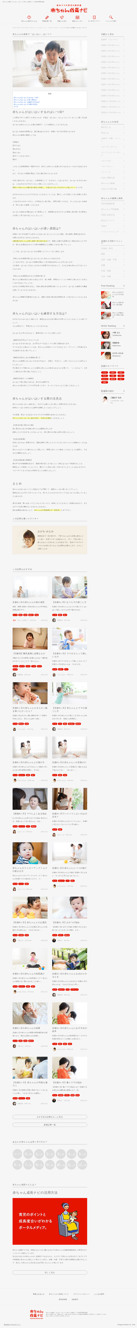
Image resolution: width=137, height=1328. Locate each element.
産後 (72, 1095)
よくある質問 (99, 1294)
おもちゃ (21, 775)
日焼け (104, 226)
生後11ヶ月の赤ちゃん (111, 107)
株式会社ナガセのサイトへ (12, 1324)
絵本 (70, 1044)
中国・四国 (106, 271)
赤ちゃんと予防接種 (110, 209)
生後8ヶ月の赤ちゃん (110, 90)
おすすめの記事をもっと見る (50, 1117)
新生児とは (106, 127)
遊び (65, 615)
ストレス (21, 826)
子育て (67, 1095)
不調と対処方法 (108, 215)
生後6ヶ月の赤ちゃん (110, 79)
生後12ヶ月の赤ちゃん (111, 112)
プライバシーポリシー (81, 1294)
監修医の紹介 (107, 391)
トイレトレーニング (110, 232)
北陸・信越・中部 (109, 260)
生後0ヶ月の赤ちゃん (110, 45)
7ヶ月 (33, 666)
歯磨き (31, 615)
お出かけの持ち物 (109, 189)
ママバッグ (74, 989)
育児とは (105, 133)
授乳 (65, 724)
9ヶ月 (54, 615)
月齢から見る (62, 21)
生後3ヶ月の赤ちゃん (110, 62)
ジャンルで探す (111, 21)
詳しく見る (50, 1272)
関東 (103, 254)
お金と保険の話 (108, 178)
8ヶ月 (39, 666)
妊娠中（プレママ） (110, 39)
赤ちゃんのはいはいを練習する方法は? (27, 102)
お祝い (61, 669)
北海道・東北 (107, 248)
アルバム (21, 1098)
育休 (77, 1095)
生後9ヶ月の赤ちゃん (110, 96)
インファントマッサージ (111, 153)
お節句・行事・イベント (111, 139)
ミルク (21, 884)
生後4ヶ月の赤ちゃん (110, 68)
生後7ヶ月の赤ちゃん (110, 84)
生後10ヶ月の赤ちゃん (111, 101)
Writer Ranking (108, 326)
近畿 (103, 265)
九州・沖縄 (106, 276)
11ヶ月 (22, 666)
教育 (60, 615)
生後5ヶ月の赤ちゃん (110, 73)
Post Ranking (107, 286)
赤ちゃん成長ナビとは (29, 21)
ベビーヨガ (106, 161)
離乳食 (78, 724)
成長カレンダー (77, 21)
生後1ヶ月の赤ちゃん (110, 51)
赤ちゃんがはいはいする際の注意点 (25, 104)
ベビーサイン (107, 166)
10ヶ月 (16, 666)
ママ (66, 669)
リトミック (106, 172)
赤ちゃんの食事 (108, 183)
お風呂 (21, 935)
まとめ (16, 106)
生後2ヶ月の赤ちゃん (110, 56)
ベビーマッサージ (109, 147)
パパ (67, 881)
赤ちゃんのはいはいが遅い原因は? (25, 100)
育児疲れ (71, 724)
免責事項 (75, 1299)
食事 (26, 724)
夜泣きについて (108, 220)
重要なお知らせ (38, 1294)
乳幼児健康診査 (108, 204)
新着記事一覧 (47, 21)
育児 (26, 935)
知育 (65, 775)
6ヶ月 (28, 666)
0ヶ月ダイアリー (94, 21)
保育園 (61, 1095)
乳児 (104, 376)
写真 (28, 1098)
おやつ (61, 935)
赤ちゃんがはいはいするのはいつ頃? (26, 97)
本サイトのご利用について (59, 1294)
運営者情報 (63, 1299)
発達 (36, 615)
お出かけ (61, 989)
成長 (25, 615)
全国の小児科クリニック (112, 242)
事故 (20, 615)
